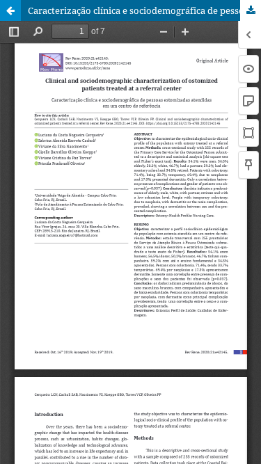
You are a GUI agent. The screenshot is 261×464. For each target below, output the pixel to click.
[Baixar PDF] (250, 10)
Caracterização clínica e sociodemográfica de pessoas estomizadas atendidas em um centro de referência (144, 10)
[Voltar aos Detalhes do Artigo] (10, 10)
